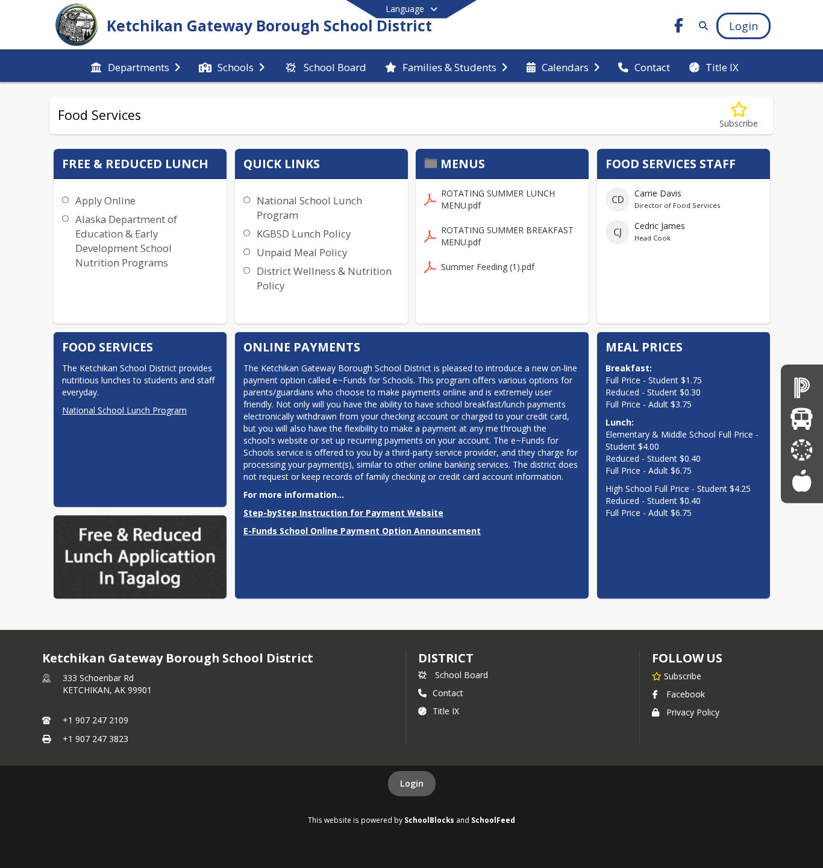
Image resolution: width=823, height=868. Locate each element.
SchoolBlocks (429, 820)
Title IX (446, 711)
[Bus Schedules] (801, 418)
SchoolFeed (493, 820)
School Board (461, 675)
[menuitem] (135, 66)
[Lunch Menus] (801, 480)
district (446, 658)
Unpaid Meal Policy (302, 252)
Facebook (685, 694)
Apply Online (105, 200)
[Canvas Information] (802, 449)
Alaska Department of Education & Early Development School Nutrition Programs (126, 240)
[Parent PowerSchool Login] (802, 387)
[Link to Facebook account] (679, 27)
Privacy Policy (692, 712)
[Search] (701, 25)
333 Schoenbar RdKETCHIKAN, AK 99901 (107, 684)
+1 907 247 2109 (95, 720)
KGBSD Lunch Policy (304, 234)
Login (412, 783)
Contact (448, 693)
